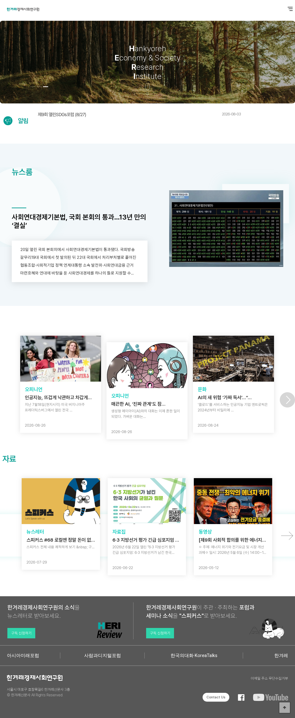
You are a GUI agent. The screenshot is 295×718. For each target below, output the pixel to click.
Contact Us (215, 697)
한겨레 (281, 655)
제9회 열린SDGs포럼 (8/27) (139, 114)
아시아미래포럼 (23, 655)
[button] (32, 86)
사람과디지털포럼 (102, 655)
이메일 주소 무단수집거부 (269, 678)
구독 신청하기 (21, 633)
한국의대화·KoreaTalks (194, 655)
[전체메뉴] (287, 6)
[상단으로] (284, 707)
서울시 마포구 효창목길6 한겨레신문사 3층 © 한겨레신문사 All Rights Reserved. (38, 692)
